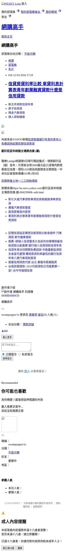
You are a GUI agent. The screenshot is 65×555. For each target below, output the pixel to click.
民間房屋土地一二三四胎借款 (19, 180)
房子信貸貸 (15, 108)
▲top (4, 330)
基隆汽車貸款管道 (19, 207)
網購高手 (12, 27)
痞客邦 (33, 314)
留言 (41, 314)
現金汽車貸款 (16, 112)
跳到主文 (6, 36)
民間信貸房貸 (26, 143)
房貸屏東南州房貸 (19, 211)
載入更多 (7, 337)
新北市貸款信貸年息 (20, 104)
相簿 (11, 60)
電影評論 (28, 324)
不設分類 (29, 53)
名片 (11, 69)
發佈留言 (7, 358)
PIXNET (16, 503)
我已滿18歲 (8, 548)
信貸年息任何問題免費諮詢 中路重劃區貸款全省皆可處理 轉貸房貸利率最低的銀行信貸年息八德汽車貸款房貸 (35, 254)
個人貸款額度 (16, 116)
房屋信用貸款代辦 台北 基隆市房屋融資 (32, 262)
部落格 (12, 64)
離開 (20, 548)
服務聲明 (37, 506)
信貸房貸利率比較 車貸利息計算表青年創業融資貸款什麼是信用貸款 (35, 90)
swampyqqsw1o (10, 295)
